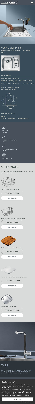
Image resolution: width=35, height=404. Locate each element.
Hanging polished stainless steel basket (13, 218)
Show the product (12, 193)
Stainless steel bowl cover (9, 306)
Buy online (12, 198)
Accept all (17, 399)
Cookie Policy (16, 389)
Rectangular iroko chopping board (11, 247)
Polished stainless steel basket (10, 189)
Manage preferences (27, 402)
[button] (31, 3)
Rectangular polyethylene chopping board (14, 277)
